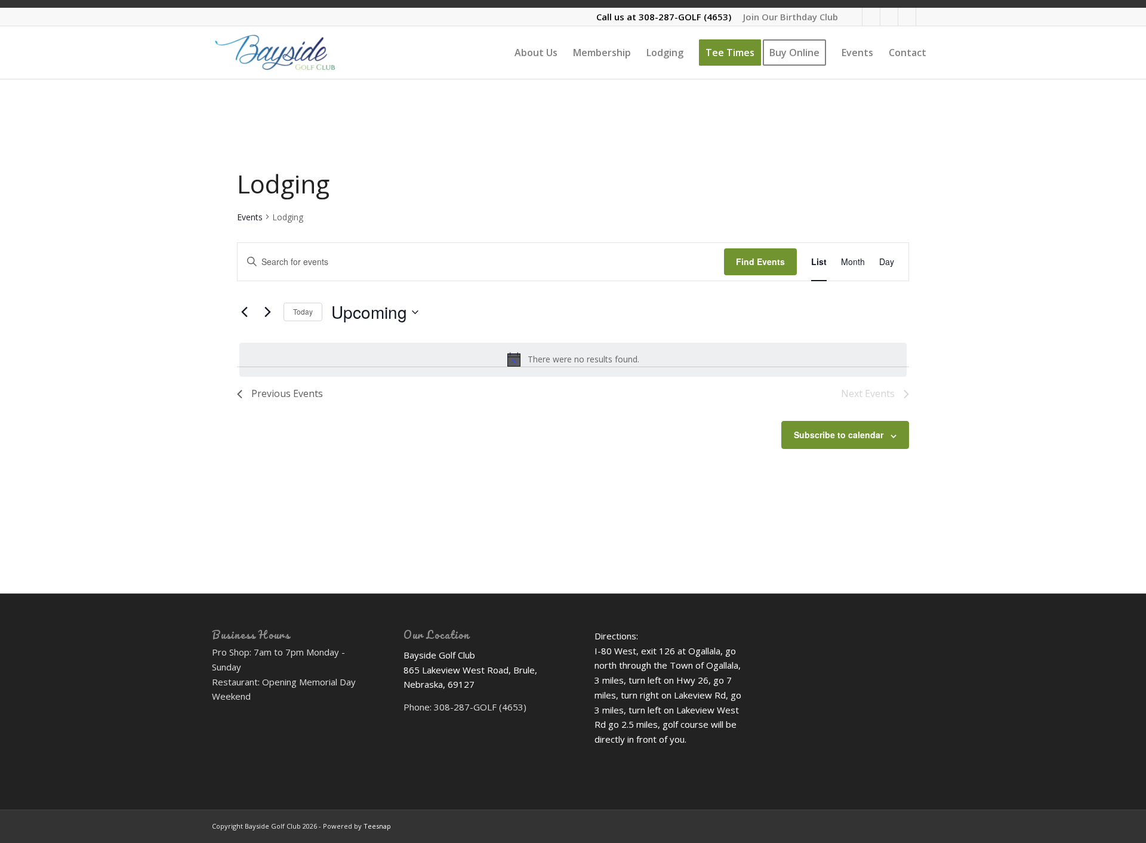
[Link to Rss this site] (853, 17)
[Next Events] (267, 312)
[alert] (573, 359)
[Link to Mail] (871, 17)
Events (250, 217)
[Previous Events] (244, 312)
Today (303, 311)
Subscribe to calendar (838, 435)
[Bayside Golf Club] (291, 52)
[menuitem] (787, 17)
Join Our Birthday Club (790, 17)
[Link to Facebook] (889, 17)
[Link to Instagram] (925, 17)
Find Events (760, 261)
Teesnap (377, 826)
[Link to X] (907, 17)
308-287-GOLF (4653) (685, 17)
